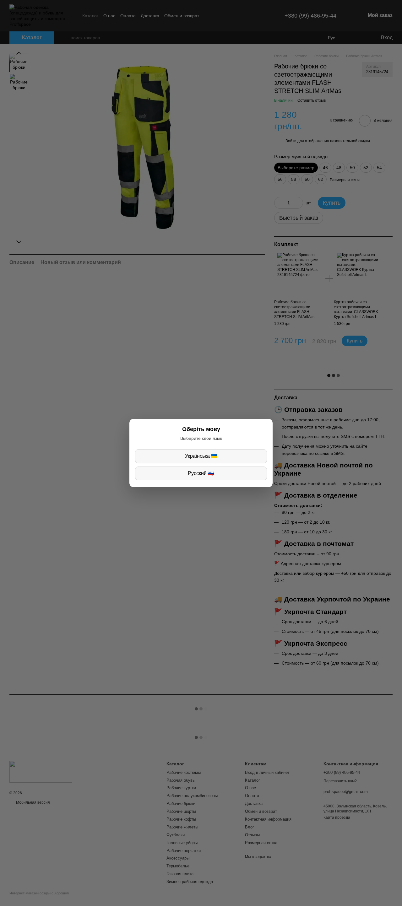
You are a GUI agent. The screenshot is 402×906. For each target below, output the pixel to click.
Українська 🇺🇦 (201, 456)
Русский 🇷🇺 (201, 473)
